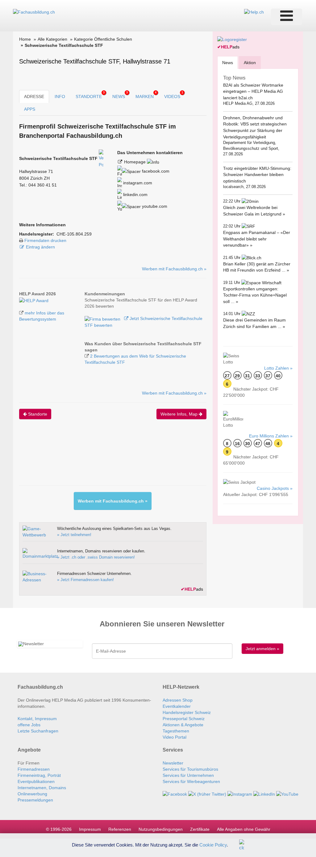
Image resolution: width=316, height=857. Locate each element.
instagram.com (137, 182)
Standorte (37, 414)
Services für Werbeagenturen (191, 781)
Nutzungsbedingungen (161, 829)
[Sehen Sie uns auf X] (207, 793)
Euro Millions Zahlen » (271, 435)
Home (25, 39)
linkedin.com (135, 194)
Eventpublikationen (36, 781)
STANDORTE (90, 95)
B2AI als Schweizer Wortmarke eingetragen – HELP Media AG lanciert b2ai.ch (253, 91)
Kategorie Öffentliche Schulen (103, 39)
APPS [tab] (29, 109)
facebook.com (155, 171)
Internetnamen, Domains (42, 787)
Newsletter (173, 763)
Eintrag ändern (40, 246)
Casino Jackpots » (275, 488)
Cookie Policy (213, 844)
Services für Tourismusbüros (190, 769)
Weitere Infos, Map (179, 414)
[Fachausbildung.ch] (34, 11)
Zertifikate (200, 829)
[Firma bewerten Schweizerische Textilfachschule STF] (103, 318)
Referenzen (119, 829)
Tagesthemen (176, 730)
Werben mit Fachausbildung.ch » (174, 268)
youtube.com (154, 206)
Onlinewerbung (32, 793)
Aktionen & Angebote (183, 724)
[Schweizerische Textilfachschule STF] (33, 299)
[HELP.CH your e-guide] (254, 11)
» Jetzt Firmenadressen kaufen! (85, 579)
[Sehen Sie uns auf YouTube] (287, 793)
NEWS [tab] (120, 95)
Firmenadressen (34, 769)
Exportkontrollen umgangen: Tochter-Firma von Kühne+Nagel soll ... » (255, 295)
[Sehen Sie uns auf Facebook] (175, 793)
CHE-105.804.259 (74, 234)
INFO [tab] (60, 96)
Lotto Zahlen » (278, 368)
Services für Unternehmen (188, 775)
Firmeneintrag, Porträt (39, 775)
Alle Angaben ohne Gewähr (243, 829)
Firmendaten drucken (45, 240)
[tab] (227, 62)
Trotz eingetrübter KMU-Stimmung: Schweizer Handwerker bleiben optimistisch (257, 174)
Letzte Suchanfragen (38, 730)
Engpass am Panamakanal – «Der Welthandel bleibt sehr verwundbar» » (256, 239)
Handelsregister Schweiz (187, 712)
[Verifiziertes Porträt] (101, 158)
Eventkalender (177, 706)
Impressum (90, 829)
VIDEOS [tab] (173, 95)
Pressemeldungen (35, 800)
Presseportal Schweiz (184, 718)
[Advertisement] (131, 458)
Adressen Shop (178, 700)
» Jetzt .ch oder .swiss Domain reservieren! (96, 557)
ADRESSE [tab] (34, 96)
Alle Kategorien (52, 39)
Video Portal (174, 737)
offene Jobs (29, 724)
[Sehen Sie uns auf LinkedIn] (264, 793)
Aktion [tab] (250, 62)
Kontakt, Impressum (37, 718)
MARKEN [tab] (145, 95)
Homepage (135, 161)
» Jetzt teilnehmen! (74, 534)
